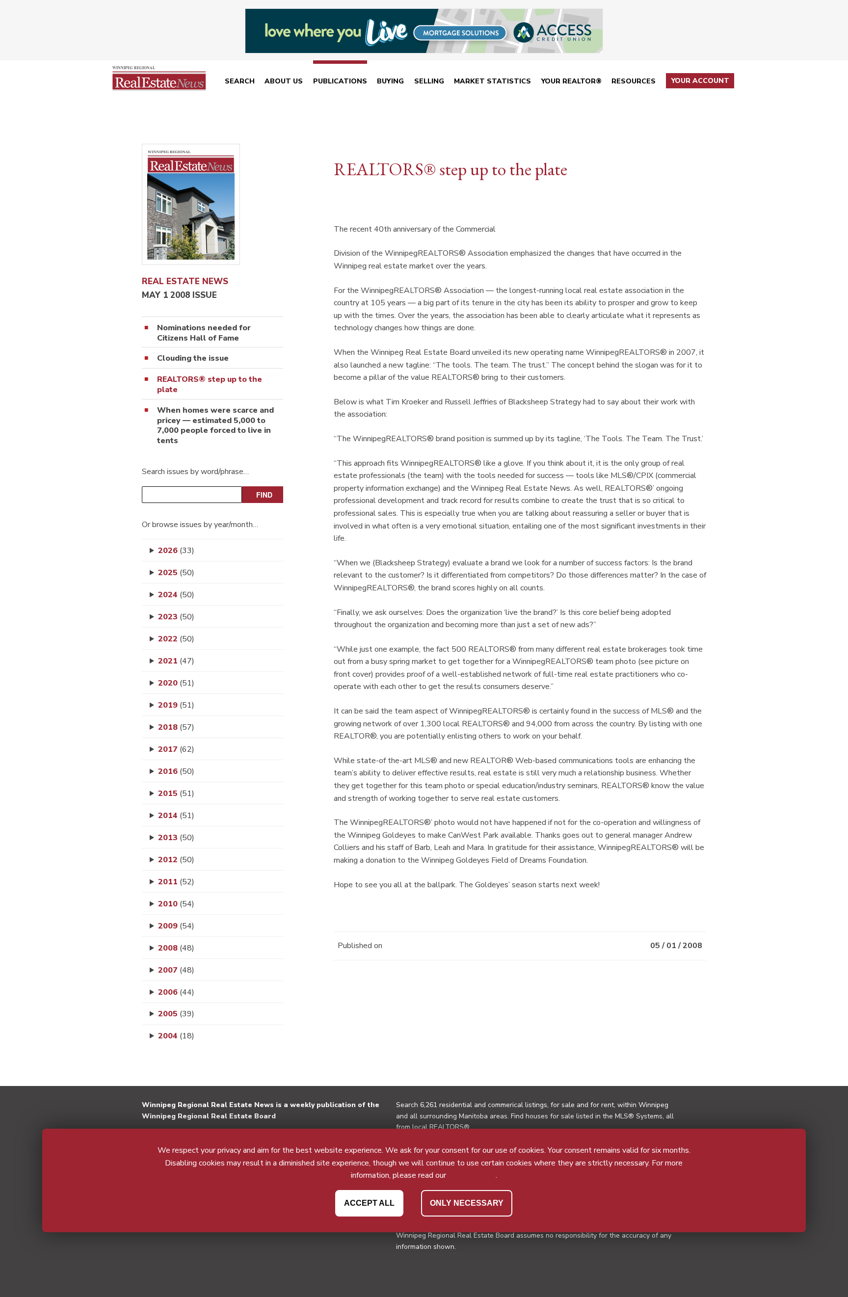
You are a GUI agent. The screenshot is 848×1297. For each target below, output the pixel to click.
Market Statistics (492, 81)
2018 (176, 727)
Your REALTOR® (571, 81)
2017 (176, 749)
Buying (390, 81)
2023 (176, 616)
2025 (176, 572)
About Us (284, 81)
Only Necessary (467, 1202)
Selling (429, 81)
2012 (176, 859)
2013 (176, 837)
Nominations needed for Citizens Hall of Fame (204, 333)
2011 (176, 881)
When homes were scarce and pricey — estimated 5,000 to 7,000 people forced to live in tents (215, 425)
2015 (176, 793)
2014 (176, 815)
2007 (176, 970)
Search (240, 81)
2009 (176, 926)
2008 (176, 948)
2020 (176, 683)
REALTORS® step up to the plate (209, 384)
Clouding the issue (193, 358)
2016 (176, 771)
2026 (176, 550)
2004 (176, 1036)
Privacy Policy (472, 1175)
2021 (176, 661)
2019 (176, 705)
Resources (633, 81)
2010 (176, 904)
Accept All (369, 1202)
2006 (176, 992)
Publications (340, 81)
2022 (176, 639)
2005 (176, 1013)
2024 (176, 594)
